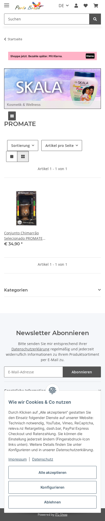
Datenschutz (42, 459)
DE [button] (61, 5)
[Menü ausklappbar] (6, 3)
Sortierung (20, 145)
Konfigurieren (52, 487)
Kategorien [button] (16, 290)
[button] (76, 6)
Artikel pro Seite (59, 145)
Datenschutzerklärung (30, 349)
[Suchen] (95, 19)
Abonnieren (82, 372)
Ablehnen (52, 502)
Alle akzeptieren (52, 472)
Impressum (17, 459)
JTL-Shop (61, 514)
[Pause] (12, 115)
